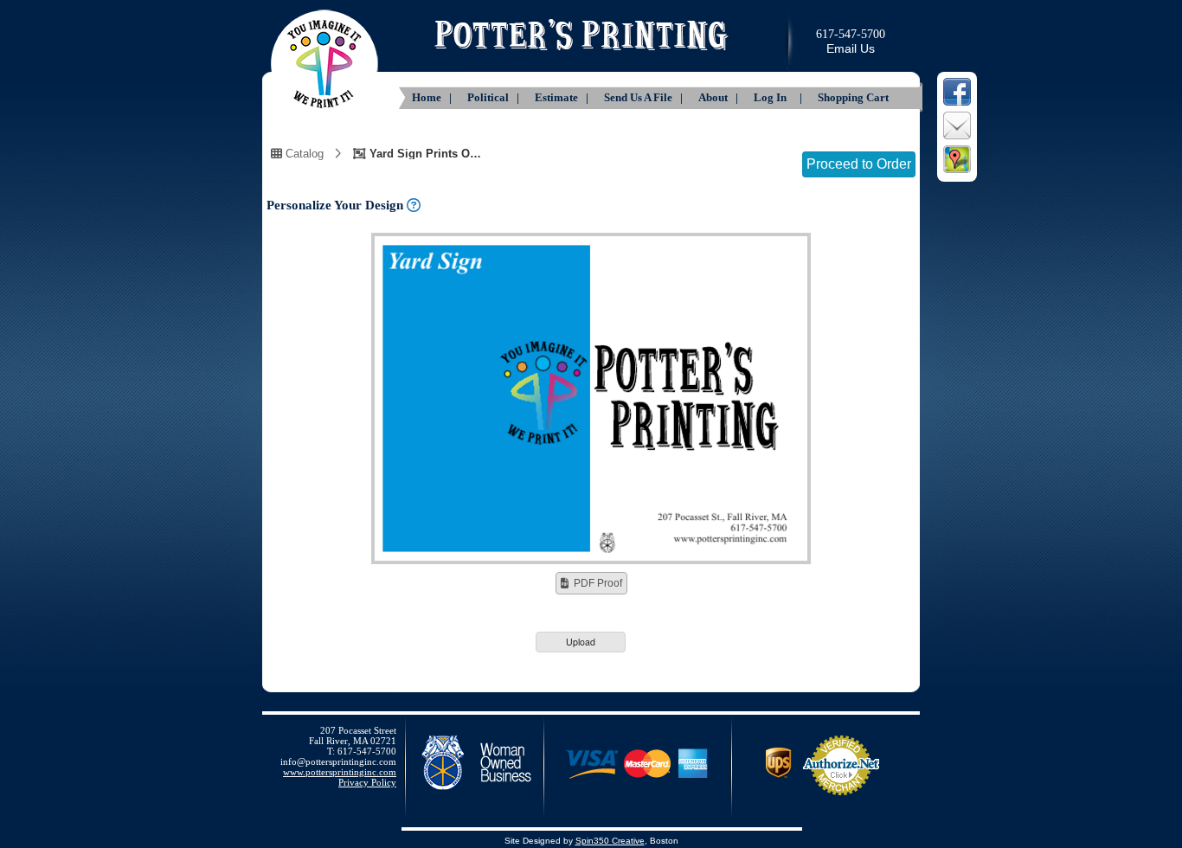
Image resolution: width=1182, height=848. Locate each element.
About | (719, 97)
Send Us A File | (644, 97)
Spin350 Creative (610, 840)
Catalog (303, 153)
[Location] (957, 171)
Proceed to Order (858, 164)
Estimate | (563, 97)
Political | (494, 97)
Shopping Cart (853, 97)
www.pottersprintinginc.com (339, 772)
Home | (433, 97)
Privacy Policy (367, 782)
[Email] (957, 138)
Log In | (779, 97)
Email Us (850, 48)
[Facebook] (957, 104)
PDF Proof (598, 583)
